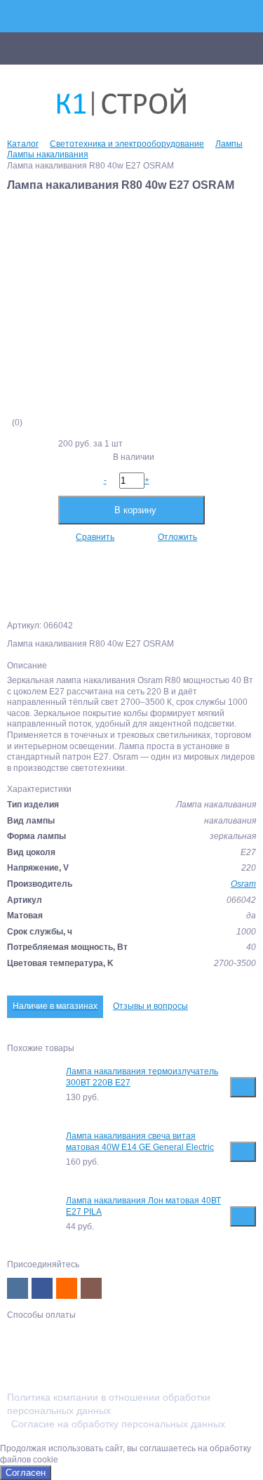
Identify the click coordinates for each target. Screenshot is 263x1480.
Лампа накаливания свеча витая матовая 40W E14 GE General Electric (140, 1141)
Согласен (26, 1472)
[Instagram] (91, 1288)
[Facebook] (42, 1288)
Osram (243, 884)
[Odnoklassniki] (66, 1288)
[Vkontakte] (17, 1288)
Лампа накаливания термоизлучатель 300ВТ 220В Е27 (142, 1077)
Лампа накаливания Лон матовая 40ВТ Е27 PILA (143, 1206)
